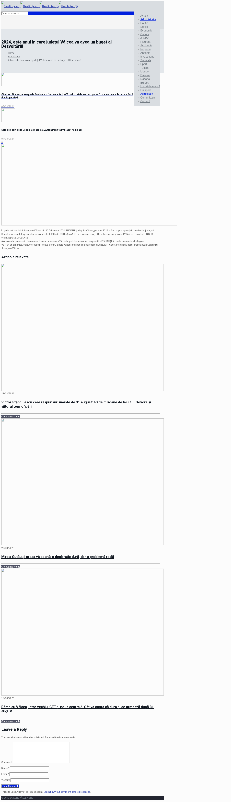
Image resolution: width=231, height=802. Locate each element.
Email (5, 774)
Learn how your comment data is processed (67, 791)
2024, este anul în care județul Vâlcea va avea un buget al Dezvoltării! (44, 60)
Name (5, 768)
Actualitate (14, 56)
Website (5, 780)
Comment (6, 762)
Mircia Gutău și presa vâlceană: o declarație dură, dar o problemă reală (57, 557)
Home (11, 53)
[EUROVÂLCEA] (39, 6)
